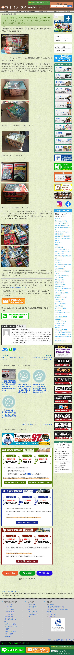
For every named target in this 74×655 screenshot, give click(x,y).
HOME (4, 591)
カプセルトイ (61, 126)
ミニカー (59, 68)
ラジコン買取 (9, 614)
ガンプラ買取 (10, 611)
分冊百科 (59, 140)
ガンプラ (59, 89)
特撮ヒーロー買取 (10, 631)
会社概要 (51, 604)
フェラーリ (60, 176)
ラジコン (59, 96)
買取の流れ (32, 604)
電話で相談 (45, 573)
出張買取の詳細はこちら (27, 522)
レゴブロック (61, 103)
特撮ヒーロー (61, 118)
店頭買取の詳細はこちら (27, 561)
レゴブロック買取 (10, 624)
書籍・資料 (60, 147)
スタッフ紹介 (52, 616)
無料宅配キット (30, 474)
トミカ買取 (9, 607)
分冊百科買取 (9, 634)
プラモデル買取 (9, 609)
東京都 (17, 591)
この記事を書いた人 (9, 326)
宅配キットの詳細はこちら (40, 482)
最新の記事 (22, 326)
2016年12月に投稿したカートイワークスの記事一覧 (37, 424)
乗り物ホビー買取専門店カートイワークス (61, 640)
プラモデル (60, 82)
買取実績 (10, 591)
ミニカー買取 (9, 604)
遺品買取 (7, 636)
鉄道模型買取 (9, 616)
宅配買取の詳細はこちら (15, 482)
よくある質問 (33, 611)
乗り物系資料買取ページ (18, 287)
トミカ (58, 75)
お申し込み (11, 573)
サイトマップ (52, 614)
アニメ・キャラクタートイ (62, 111)
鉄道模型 (59, 133)
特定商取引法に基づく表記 (56, 607)
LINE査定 (29, 573)
